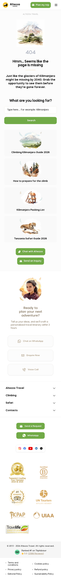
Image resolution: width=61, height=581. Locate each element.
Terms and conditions (13, 564)
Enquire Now (33, 355)
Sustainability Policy (43, 574)
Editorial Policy (15, 574)
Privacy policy (14, 570)
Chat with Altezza (32, 252)
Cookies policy (41, 564)
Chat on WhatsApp (33, 341)
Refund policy (41, 570)
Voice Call (33, 370)
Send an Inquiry (32, 261)
